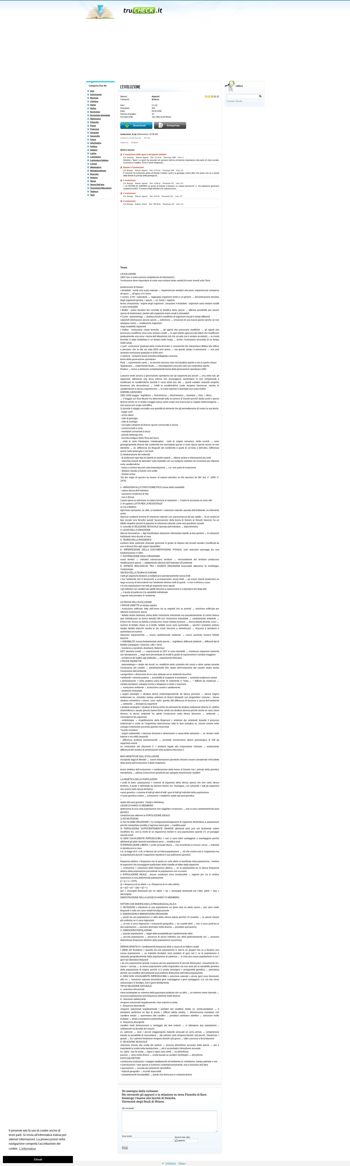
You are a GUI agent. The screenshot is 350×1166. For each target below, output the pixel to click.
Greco (93, 139)
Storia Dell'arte (97, 184)
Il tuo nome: (127, 1136)
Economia (95, 112)
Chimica (94, 101)
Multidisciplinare (98, 171)
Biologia (94, 98)
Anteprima (173, 125)
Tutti (92, 195)
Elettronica (95, 119)
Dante (93, 105)
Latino (93, 153)
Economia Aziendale (100, 115)
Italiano (93, 150)
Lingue (93, 164)
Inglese (93, 146)
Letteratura (95, 157)
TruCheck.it (170, 1163)
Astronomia (96, 94)
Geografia (95, 136)
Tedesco (94, 191)
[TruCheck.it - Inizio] (124, 11)
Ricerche (94, 174)
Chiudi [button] (38, 1159)
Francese (94, 129)
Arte (92, 91)
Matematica (95, 167)
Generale (94, 132)
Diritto (93, 108)
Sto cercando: (128, 1108)
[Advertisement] (175, 52)
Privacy (182, 1163)
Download (139, 125)
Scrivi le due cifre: (182, 1137)
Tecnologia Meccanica (100, 188)
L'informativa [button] (27, 1148)
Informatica (95, 143)
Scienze (94, 177)
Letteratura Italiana (99, 160)
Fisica (93, 126)
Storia (93, 181)
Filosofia (94, 122)
